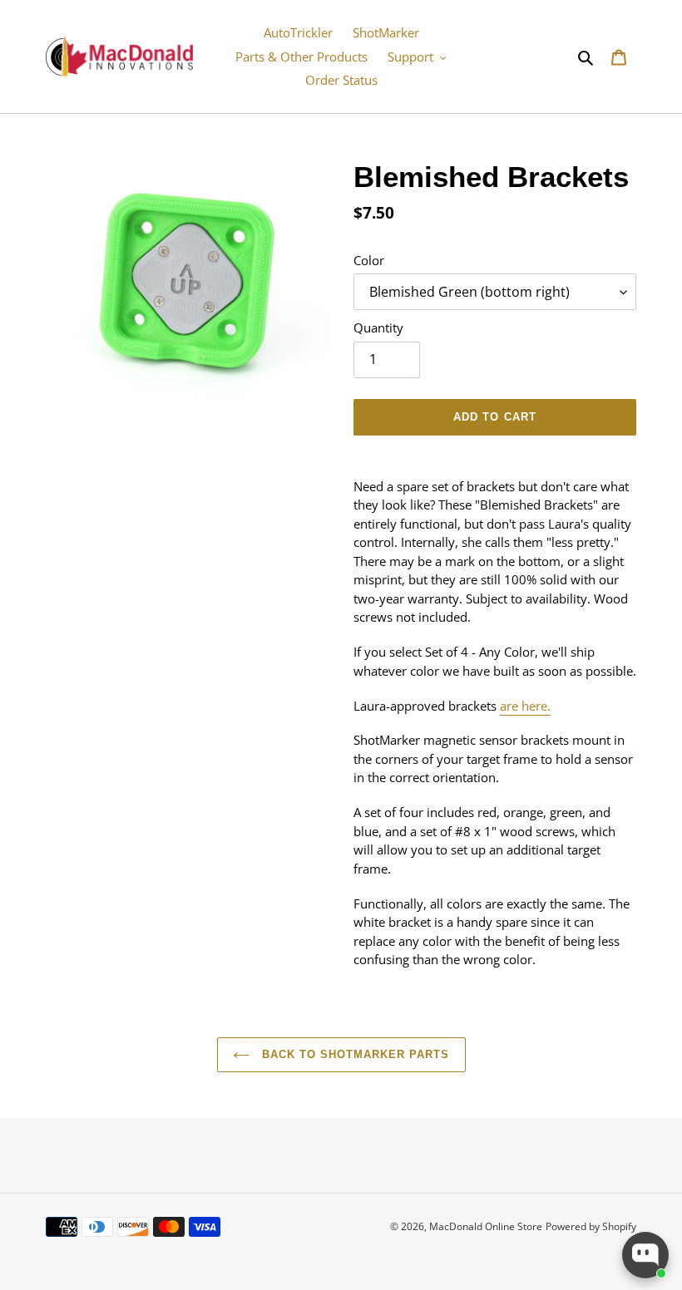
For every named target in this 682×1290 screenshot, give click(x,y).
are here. (525, 705)
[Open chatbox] (645, 1255)
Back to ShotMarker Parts (354, 1054)
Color (368, 260)
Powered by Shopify (591, 1226)
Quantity (378, 327)
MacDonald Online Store (485, 1226)
